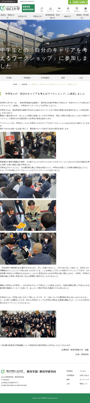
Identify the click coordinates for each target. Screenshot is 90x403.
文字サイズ (59, 11)
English (85, 11)
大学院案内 (70, 375)
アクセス (68, 11)
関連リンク (83, 384)
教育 (63, 78)
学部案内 (27, 78)
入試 (68, 384)
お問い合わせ (84, 375)
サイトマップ (50, 11)
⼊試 (81, 78)
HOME (9, 78)
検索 (42, 11)
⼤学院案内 (45, 78)
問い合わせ (77, 11)
